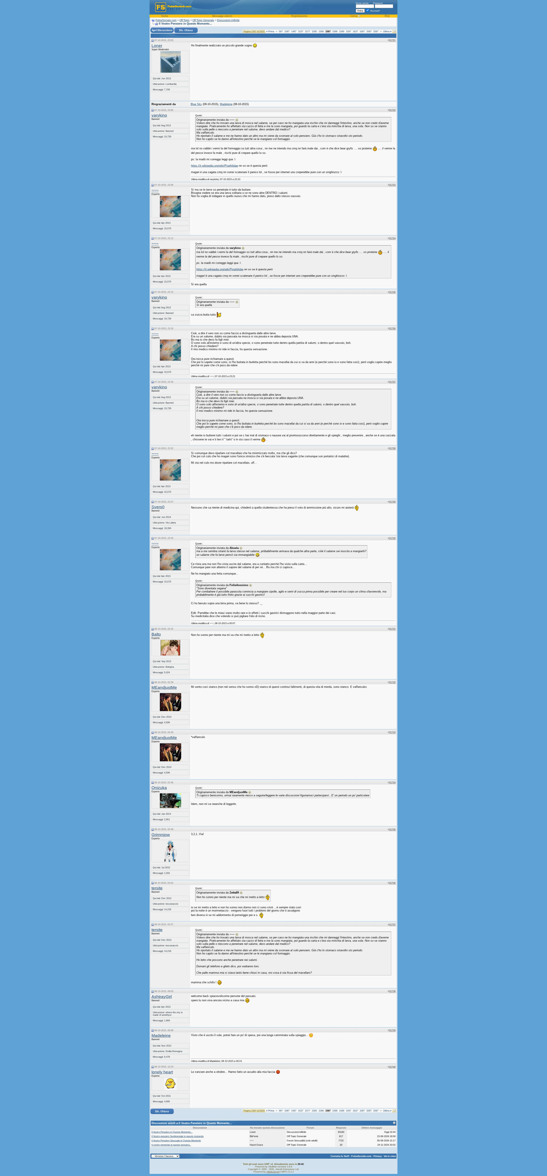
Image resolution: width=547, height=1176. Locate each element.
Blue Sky (196, 104)
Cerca (353, 16)
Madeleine (226, 104)
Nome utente (362, 3)
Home (164, 16)
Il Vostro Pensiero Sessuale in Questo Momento (176, 1140)
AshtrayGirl (161, 996)
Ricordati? (375, 11)
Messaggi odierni (222, 16)
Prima (270, 31)
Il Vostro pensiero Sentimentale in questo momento (177, 1136)
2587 (375, 31)
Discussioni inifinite (228, 20)
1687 (362, 31)
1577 (307, 31)
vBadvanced (272, 1171)
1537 (300, 31)
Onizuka (159, 787)
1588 (334, 31)
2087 (369, 31)
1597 (348, 31)
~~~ (155, 190)
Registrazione (299, 16)
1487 (293, 31)
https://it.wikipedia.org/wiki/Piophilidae (214, 165)
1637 (355, 31)
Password (378, 3)
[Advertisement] (363, 70)
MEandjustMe (164, 687)
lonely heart (162, 1072)
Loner (156, 45)
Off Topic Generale (203, 20)
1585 (314, 31)
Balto (156, 634)
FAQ (387, 16)
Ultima (387, 31)
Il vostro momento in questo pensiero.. (171, 1145)
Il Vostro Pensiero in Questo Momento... (172, 1132)
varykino (159, 115)
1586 (321, 31)
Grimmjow (160, 834)
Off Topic (184, 20)
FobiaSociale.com (166, 20)
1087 (287, 31)
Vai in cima (390, 1156)
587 (281, 31)
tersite (157, 888)
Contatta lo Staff (340, 1156)
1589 (341, 31)
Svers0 (158, 507)
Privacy (377, 1156)
